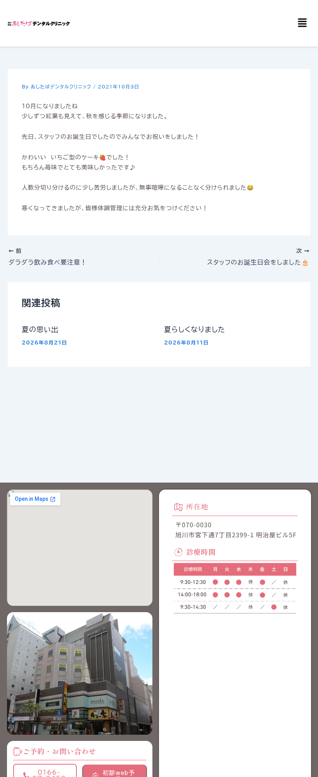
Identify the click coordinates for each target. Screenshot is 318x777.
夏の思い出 (40, 329)
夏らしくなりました (194, 329)
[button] (302, 23)
